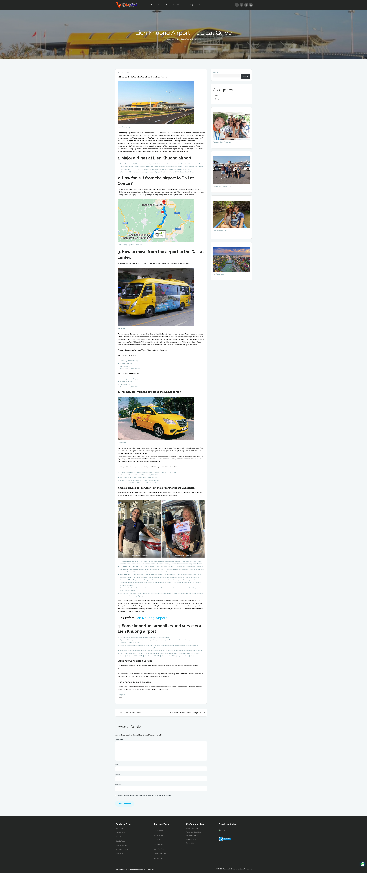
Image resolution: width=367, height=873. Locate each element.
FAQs (192, 5)
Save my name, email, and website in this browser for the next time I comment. (144, 795)
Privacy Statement (192, 828)
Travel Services (178, 5)
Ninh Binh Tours (121, 845)
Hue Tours (119, 854)
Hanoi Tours (120, 828)
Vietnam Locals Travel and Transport (140, 870)
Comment (119, 740)
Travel (121, 697)
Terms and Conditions (193, 832)
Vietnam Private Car (245, 869)
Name (117, 765)
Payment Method (192, 836)
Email (117, 775)
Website (118, 784)
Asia (216, 96)
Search (215, 72)
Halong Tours (120, 833)
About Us (149, 5)
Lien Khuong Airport (150, 618)
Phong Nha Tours (122, 849)
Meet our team (191, 839)
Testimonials (163, 5)
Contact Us (203, 5)
